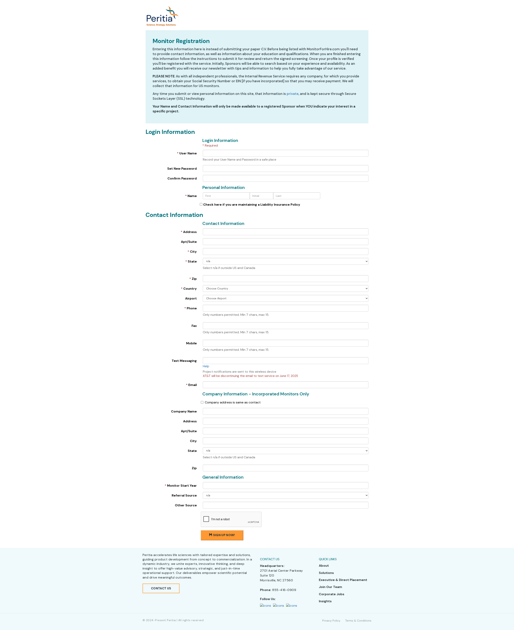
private (293, 93)
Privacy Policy (331, 620)
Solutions (326, 573)
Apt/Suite (189, 242)
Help (206, 366)
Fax (194, 326)
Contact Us (161, 588)
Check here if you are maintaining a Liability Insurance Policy (251, 204)
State (191, 261)
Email (191, 385)
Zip (193, 279)
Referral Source (184, 495)
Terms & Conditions (358, 620)
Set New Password (182, 168)
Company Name (184, 411)
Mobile (191, 343)
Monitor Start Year (181, 485)
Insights (325, 601)
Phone (190, 308)
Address (189, 232)
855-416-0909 (284, 590)
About (324, 565)
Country (189, 288)
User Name (187, 153)
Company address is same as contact (233, 402)
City (192, 251)
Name (191, 196)
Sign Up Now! (223, 535)
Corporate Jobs (331, 594)
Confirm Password (182, 178)
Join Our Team (330, 587)
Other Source (186, 505)
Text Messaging (184, 361)
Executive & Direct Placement (343, 580)
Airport (191, 298)
